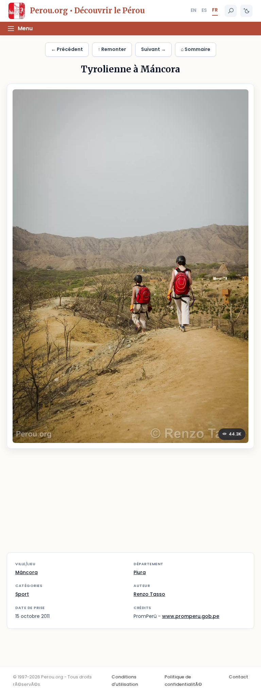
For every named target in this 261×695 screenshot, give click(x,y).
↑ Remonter (112, 49)
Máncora (26, 572)
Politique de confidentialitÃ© (183, 681)
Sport (22, 594)
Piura (140, 572)
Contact (238, 677)
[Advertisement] (130, 504)
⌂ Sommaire (195, 49)
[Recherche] (231, 11)
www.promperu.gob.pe (190, 616)
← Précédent (67, 49)
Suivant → (153, 49)
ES (204, 10)
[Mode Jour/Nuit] (246, 11)
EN (193, 10)
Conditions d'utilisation (124, 681)
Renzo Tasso (149, 594)
